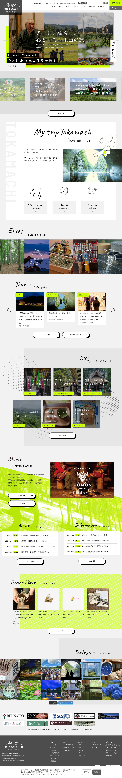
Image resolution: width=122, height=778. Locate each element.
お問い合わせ (115, 3)
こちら (50, 774)
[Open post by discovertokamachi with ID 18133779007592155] (71, 690)
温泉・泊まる (83, 755)
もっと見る (62, 435)
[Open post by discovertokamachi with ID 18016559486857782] (112, 690)
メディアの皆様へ (110, 747)
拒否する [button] (86, 772)
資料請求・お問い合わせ (112, 745)
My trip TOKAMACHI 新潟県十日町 (11, 7)
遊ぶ (80, 747)
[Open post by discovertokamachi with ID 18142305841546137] (51, 669)
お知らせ (45, 3)
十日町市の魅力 (68, 745)
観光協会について (110, 750)
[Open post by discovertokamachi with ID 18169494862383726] (91, 669)
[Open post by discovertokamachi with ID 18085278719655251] (10, 669)
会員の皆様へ (71, 3)
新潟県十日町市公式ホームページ (39, 729)
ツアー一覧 (46, 334)
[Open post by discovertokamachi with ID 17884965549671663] (71, 669)
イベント (75, 6)
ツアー (95, 747)
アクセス (101, 6)
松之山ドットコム (60, 729)
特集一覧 (61, 113)
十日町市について (69, 747)
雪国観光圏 (74, 729)
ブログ (83, 6)
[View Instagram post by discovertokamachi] (18, 678)
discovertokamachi (10, 660)
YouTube (22, 503)
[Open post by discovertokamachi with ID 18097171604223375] (91, 690)
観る (80, 745)
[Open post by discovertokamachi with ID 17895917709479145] (51, 690)
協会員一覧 (108, 755)
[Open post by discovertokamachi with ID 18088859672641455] (112, 669)
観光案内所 (63, 3)
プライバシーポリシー (112, 753)
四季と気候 (67, 750)
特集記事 (92, 6)
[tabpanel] (61, 39)
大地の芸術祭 (37, 3)
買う (80, 753)
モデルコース (97, 745)
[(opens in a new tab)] (62, 89)
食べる (81, 750)
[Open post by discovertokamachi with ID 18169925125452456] (30, 669)
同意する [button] (97, 772)
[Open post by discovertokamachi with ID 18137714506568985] (10, 690)
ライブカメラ (54, 3)
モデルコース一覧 (75, 334)
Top (52, 742)
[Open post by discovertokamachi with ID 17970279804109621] (30, 690)
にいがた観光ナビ (88, 729)
